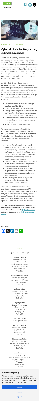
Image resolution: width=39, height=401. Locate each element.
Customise (19, 392)
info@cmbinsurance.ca (19, 264)
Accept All (19, 387)
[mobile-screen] (25, 5)
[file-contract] (30, 4)
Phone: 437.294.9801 (19, 341)
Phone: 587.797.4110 (19, 321)
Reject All (19, 397)
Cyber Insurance (19, 45)
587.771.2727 (22, 278)
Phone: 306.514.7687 (19, 327)
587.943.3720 (22, 305)
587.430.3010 (22, 355)
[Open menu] (34, 4)
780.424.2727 (22, 260)
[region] (19, 385)
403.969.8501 (21, 307)
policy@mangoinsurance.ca (19, 357)
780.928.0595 (22, 291)
